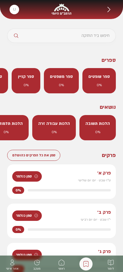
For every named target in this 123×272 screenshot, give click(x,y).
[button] (109, 9)
